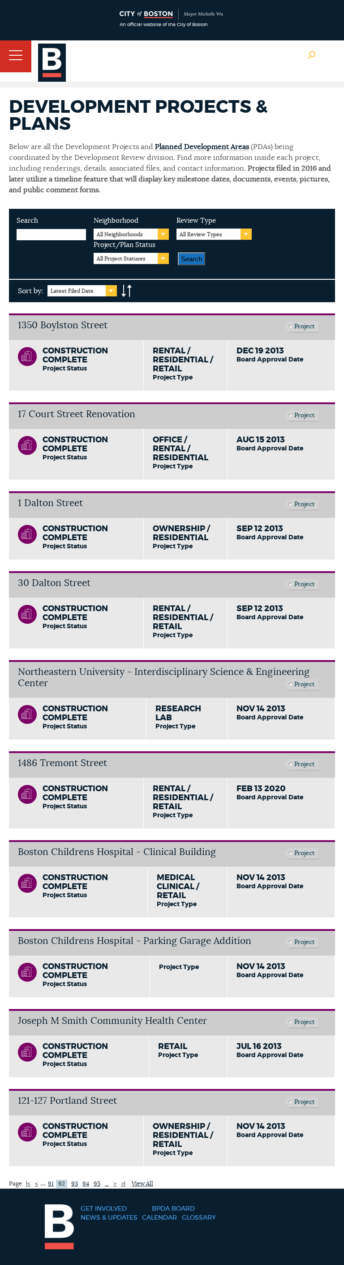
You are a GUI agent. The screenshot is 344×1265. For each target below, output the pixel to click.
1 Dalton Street (50, 503)
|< (28, 1184)
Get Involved (104, 1209)
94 (85, 1184)
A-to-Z (126, 291)
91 (51, 1184)
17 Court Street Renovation (76, 414)
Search (27, 220)
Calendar (159, 1218)
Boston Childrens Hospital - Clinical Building (117, 852)
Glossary (199, 1218)
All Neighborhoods (120, 234)
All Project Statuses (121, 258)
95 (97, 1184)
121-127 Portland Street (67, 1101)
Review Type (196, 220)
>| (123, 1184)
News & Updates (109, 1218)
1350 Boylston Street (63, 325)
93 (74, 1184)
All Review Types (201, 234)
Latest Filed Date (72, 291)
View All (142, 1184)
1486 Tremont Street (62, 763)
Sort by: (30, 291)
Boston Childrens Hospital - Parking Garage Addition (134, 941)
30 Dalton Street (54, 583)
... (43, 1183)
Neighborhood (116, 220)
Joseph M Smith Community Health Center (112, 1021)
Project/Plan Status (124, 245)
